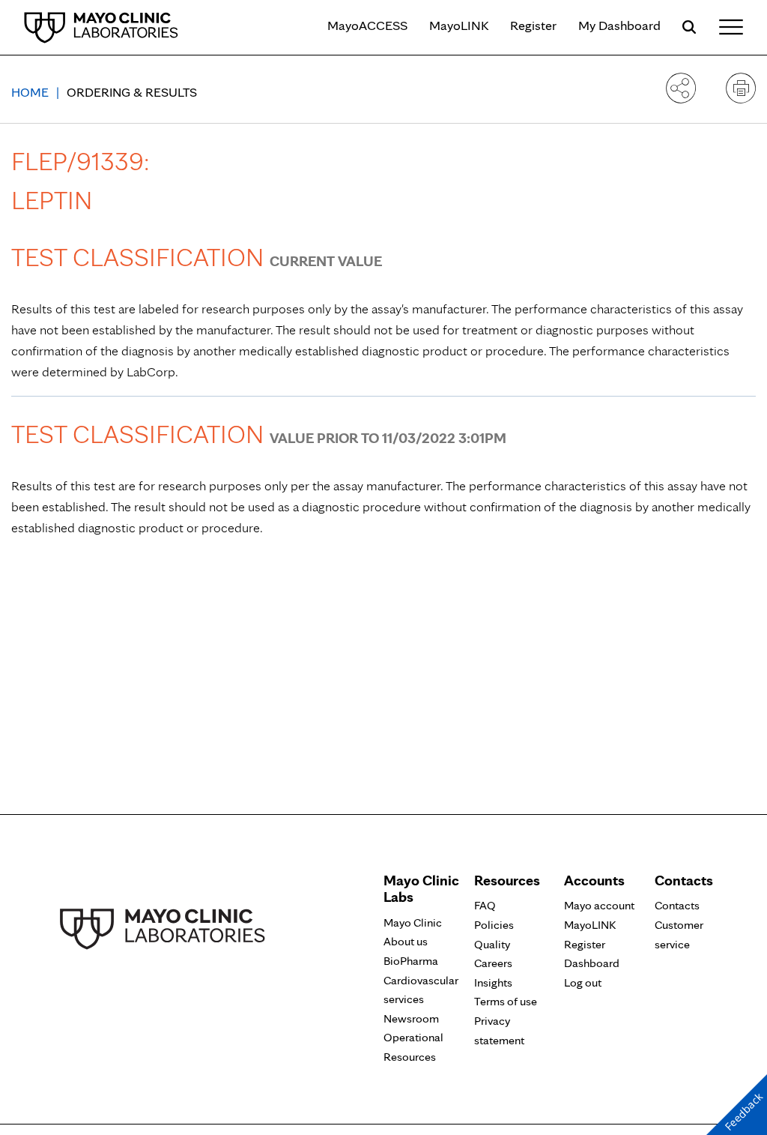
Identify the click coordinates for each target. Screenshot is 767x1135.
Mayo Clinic (413, 922)
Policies (494, 925)
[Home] (101, 26)
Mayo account (599, 905)
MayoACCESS (367, 25)
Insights (493, 982)
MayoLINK (458, 25)
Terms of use (505, 1001)
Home (30, 92)
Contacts (677, 905)
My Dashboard (619, 25)
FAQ (485, 905)
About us (406, 941)
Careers (493, 963)
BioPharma (411, 961)
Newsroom (411, 1018)
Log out (582, 982)
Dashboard (591, 963)
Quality (492, 944)
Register (533, 25)
